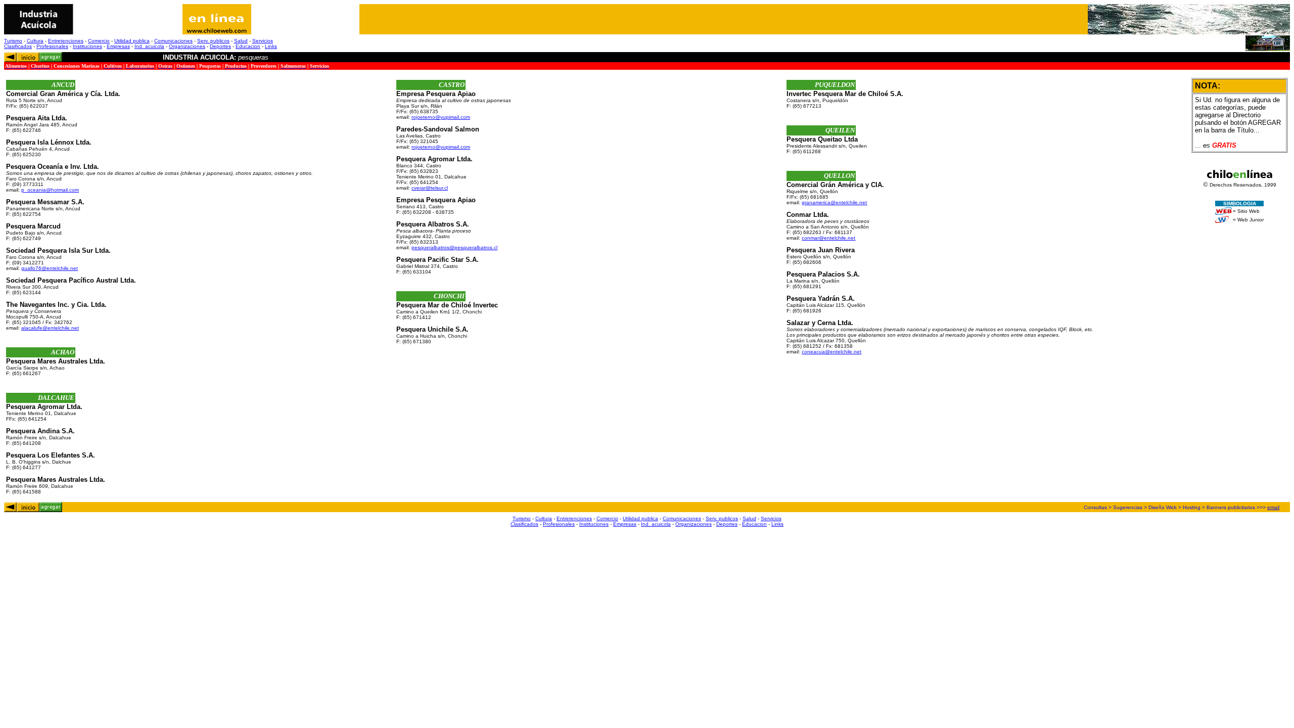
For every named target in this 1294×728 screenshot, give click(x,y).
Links (271, 46)
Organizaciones (187, 46)
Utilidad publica (132, 40)
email (1273, 507)
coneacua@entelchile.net (831, 351)
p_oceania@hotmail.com (50, 190)
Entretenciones (65, 40)
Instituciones (87, 46)
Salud (241, 40)
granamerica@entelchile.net (834, 202)
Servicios (262, 40)
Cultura (35, 40)
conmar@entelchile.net (828, 238)
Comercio (99, 40)
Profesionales (52, 46)
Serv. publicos (213, 40)
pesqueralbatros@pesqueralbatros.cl (454, 247)
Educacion (248, 46)
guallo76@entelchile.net (49, 268)
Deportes (220, 46)
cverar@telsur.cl (429, 188)
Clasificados (18, 46)
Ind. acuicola (149, 46)
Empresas (118, 46)
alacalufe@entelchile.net (50, 328)
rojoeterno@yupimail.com (440, 117)
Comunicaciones (173, 40)
